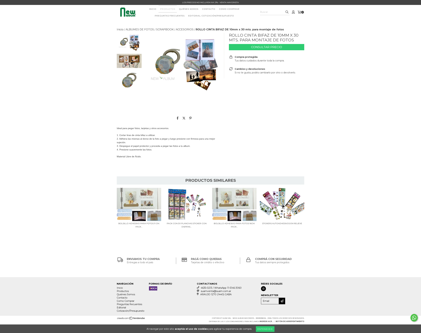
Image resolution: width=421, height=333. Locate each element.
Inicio (152, 9)
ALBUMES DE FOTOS (140, 29)
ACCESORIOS (185, 29)
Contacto (208, 9)
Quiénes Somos (188, 9)
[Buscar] (287, 12)
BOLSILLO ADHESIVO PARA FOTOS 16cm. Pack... (234, 225)
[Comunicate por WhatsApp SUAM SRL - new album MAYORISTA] (414, 318)
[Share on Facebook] (177, 118)
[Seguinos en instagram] (263, 288)
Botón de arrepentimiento (290, 321)
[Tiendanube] (131, 319)
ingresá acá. (266, 321)
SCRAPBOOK (165, 29)
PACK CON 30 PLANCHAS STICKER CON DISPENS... (187, 225)
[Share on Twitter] (184, 118)
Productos (167, 9)
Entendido (265, 329)
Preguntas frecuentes (170, 15)
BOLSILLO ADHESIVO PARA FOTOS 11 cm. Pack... (139, 225)
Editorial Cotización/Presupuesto (211, 15)
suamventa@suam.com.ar (216, 291)
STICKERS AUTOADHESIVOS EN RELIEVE (282, 223)
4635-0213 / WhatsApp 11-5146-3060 (221, 287)
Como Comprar (229, 9)
